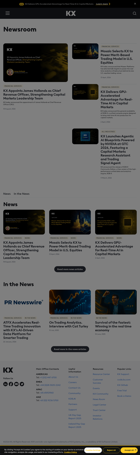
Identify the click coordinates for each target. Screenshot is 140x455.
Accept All (129, 450)
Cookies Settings (93, 450)
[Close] (136, 450)
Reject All (111, 450)
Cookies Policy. (70, 452)
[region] (70, 450)
